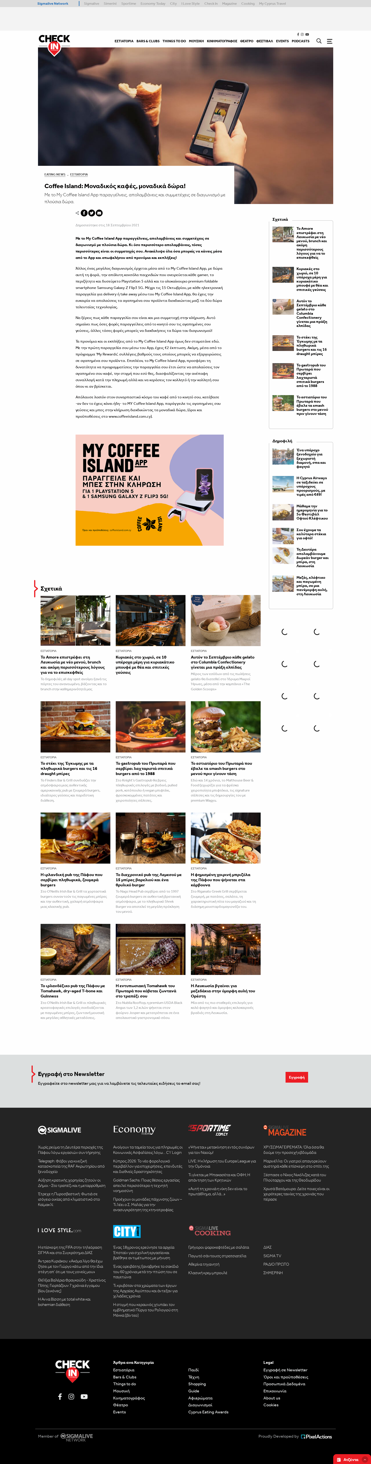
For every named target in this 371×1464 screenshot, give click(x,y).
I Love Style (190, 3)
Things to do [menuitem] (174, 41)
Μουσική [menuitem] (196, 41)
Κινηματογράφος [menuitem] (222, 41)
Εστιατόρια (79, 174)
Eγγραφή (297, 1077)
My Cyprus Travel (272, 3)
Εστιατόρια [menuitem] (124, 41)
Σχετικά (51, 588)
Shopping (197, 1383)
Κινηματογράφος (129, 1398)
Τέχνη (193, 1376)
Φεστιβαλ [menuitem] (264, 41)
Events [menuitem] (282, 41)
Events (119, 1411)
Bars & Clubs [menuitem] (148, 41)
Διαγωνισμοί (200, 1404)
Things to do (124, 1383)
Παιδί (193, 1369)
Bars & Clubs (124, 1376)
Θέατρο (120, 1404)
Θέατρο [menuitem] (246, 41)
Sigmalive (91, 3)
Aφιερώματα (200, 1398)
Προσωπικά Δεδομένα (284, 1383)
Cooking (248, 3)
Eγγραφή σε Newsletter (285, 1369)
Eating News (54, 174)
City (173, 3)
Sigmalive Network (52, 3)
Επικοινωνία (274, 1390)
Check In (211, 3)
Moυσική (121, 1390)
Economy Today (153, 3)
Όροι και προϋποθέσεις (285, 1376)
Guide (193, 1390)
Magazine (229, 3)
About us (271, 1398)
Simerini (110, 3)
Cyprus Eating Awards (208, 1411)
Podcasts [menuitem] (300, 41)
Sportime (128, 3)
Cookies (270, 1404)
